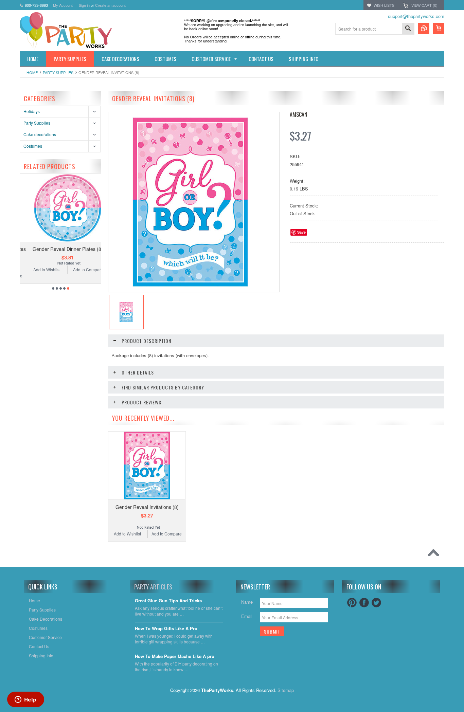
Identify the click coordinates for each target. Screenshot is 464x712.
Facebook (364, 602)
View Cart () (424, 5)
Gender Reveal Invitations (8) (147, 507)
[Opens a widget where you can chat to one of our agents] (25, 700)
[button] (463, 711)
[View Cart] (438, 28)
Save (301, 232)
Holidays (31, 111)
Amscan (298, 114)
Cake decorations (39, 134)
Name (247, 602)
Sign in (84, 5)
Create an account (110, 5)
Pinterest (352, 602)
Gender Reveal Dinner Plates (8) (60, 248)
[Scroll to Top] (435, 554)
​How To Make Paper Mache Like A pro (174, 656)
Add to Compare (81, 269)
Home (32, 72)
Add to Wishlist (39, 269)
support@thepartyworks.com (416, 16)
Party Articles (153, 586)
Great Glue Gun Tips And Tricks (168, 601)
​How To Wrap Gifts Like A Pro (166, 629)
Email (246, 616)
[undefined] (190, 285)
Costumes (32, 146)
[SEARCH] (408, 29)
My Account (63, 5)
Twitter (376, 602)
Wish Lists (384, 5)
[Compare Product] (423, 28)
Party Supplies (58, 72)
